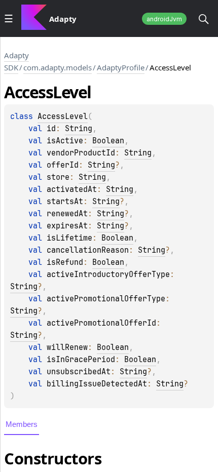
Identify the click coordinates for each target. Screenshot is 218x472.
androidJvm (164, 19)
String (78, 129)
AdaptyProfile (120, 67)
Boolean (108, 141)
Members (22, 424)
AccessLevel (63, 116)
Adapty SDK (16, 61)
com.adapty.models (57, 67)
